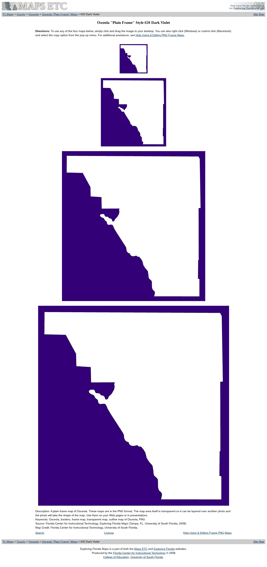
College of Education (116, 557)
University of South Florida (146, 557)
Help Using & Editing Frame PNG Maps (207, 532)
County (21, 14)
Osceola (34, 14)
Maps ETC (140, 548)
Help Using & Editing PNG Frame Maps (160, 35)
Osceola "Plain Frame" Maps (59, 14)
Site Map (258, 14)
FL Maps (8, 14)
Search (39, 532)
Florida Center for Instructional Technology (139, 553)
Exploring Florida (164, 548)
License (109, 532)
